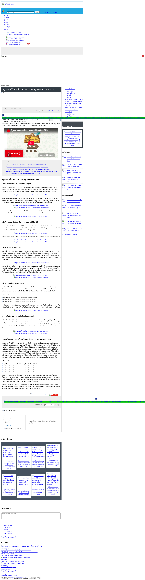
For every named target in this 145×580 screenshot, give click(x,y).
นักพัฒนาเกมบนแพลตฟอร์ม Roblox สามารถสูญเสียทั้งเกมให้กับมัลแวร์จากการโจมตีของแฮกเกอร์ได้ (53, 462)
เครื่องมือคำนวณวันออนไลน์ (14, 44)
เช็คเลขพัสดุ (21, 40)
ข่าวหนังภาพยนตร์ (70, 114)
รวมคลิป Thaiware (8, 28)
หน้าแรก (6, 15)
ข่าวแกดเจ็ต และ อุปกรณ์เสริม (74, 99)
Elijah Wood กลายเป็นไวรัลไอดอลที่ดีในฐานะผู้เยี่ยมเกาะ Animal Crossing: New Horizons (28, 169)
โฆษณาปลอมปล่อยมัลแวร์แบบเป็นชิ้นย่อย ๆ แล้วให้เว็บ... (74, 159)
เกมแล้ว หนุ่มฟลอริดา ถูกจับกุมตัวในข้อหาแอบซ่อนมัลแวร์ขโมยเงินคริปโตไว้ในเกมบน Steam (38, 463)
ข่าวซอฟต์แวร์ (69, 91)
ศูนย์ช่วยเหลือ (8, 525)
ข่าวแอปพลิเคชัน (70, 93)
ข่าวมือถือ (68, 97)
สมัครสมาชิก (47, 12)
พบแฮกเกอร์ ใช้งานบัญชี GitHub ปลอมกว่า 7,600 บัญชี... (73, 179)
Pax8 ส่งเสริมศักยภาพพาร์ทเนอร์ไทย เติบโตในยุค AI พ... (74, 207)
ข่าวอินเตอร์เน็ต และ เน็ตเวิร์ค (74, 107)
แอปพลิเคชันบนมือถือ (24, 34)
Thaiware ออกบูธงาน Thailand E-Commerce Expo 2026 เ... (74, 172)
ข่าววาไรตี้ (68, 116)
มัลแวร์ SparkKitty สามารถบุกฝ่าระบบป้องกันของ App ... (74, 187)
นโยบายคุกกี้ (34, 573)
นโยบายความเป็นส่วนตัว (22, 573)
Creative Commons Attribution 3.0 (20, 577)
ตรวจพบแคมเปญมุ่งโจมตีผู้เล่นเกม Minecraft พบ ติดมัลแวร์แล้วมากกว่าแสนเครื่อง (38, 492)
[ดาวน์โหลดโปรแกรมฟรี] (8, 4)
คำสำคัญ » (12, 410)
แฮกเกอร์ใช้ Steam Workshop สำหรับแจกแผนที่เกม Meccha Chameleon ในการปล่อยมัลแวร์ (9, 465)
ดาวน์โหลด (6, 17)
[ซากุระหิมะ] (51, 110)
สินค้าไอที (6, 24)
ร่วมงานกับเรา (8, 531)
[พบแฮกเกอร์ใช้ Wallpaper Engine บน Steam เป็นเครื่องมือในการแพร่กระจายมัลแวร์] (9, 480)
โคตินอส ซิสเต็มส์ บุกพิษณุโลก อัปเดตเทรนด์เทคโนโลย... (74, 215)
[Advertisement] (72, 71)
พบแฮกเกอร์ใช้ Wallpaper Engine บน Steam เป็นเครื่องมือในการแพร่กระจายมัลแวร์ (9, 492)
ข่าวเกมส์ (12, 85)
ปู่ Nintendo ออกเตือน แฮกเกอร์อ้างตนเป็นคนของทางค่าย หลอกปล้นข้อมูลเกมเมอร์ (26, 165)
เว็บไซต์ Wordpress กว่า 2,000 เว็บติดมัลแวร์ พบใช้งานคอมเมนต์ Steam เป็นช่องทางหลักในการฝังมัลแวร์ (53, 490)
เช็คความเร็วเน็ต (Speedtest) (18, 37)
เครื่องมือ (6, 29)
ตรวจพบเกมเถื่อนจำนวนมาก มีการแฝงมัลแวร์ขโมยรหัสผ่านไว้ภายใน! (24, 493)
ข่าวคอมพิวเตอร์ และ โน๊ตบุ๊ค (73, 101)
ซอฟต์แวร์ (20, 32)
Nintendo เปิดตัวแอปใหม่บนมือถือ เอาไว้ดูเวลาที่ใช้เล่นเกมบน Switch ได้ (23, 174)
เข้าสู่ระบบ (55, 12)
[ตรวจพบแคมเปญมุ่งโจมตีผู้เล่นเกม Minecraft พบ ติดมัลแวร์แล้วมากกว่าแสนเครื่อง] (38, 480)
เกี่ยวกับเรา (7, 527)
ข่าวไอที (6, 19)
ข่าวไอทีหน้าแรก (70, 89)
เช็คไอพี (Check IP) (16, 38)
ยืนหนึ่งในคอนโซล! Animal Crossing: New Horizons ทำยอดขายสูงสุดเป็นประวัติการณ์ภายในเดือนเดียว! (31, 171)
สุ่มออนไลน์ (17, 42)
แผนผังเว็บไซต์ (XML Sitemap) (9, 575)
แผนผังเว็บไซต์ (8, 533)
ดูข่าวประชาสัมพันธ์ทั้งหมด (70, 234)
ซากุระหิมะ (8, 425)
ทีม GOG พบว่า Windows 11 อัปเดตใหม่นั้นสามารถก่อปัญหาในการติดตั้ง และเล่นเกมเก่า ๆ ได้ (24, 463)
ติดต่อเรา (6, 529)
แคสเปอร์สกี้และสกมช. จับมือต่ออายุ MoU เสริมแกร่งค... (74, 223)
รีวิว (5, 20)
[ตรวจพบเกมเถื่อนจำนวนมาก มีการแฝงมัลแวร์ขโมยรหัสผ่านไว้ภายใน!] (24, 481)
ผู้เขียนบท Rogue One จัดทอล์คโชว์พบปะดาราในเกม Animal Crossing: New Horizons (27, 167)
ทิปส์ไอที (6, 22)
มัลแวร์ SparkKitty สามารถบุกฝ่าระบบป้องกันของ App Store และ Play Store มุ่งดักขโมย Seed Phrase (72, 142)
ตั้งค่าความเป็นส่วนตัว (7, 573)
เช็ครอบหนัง (7, 26)
